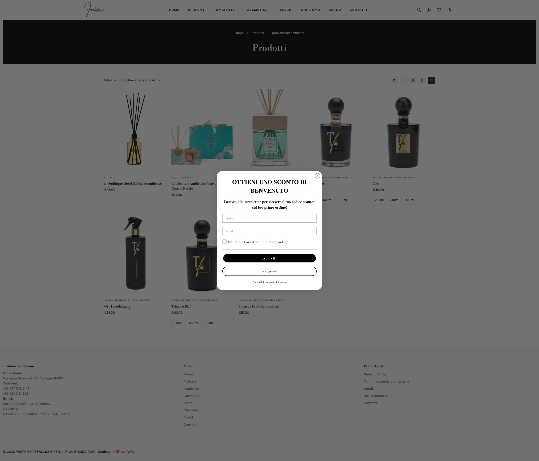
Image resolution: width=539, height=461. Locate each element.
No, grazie (269, 271)
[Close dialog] (317, 175)
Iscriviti (269, 258)
